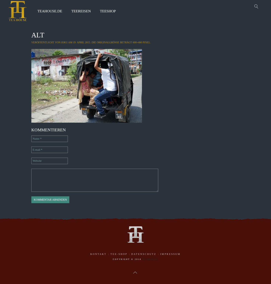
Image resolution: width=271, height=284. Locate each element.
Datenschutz (143, 254)
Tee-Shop (118, 254)
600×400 (137, 42)
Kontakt (98, 254)
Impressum (170, 254)
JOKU (64, 42)
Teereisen (81, 11)
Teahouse (150, 259)
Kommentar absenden (50, 199)
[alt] (86, 85)
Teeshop (108, 11)
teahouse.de (49, 11)
